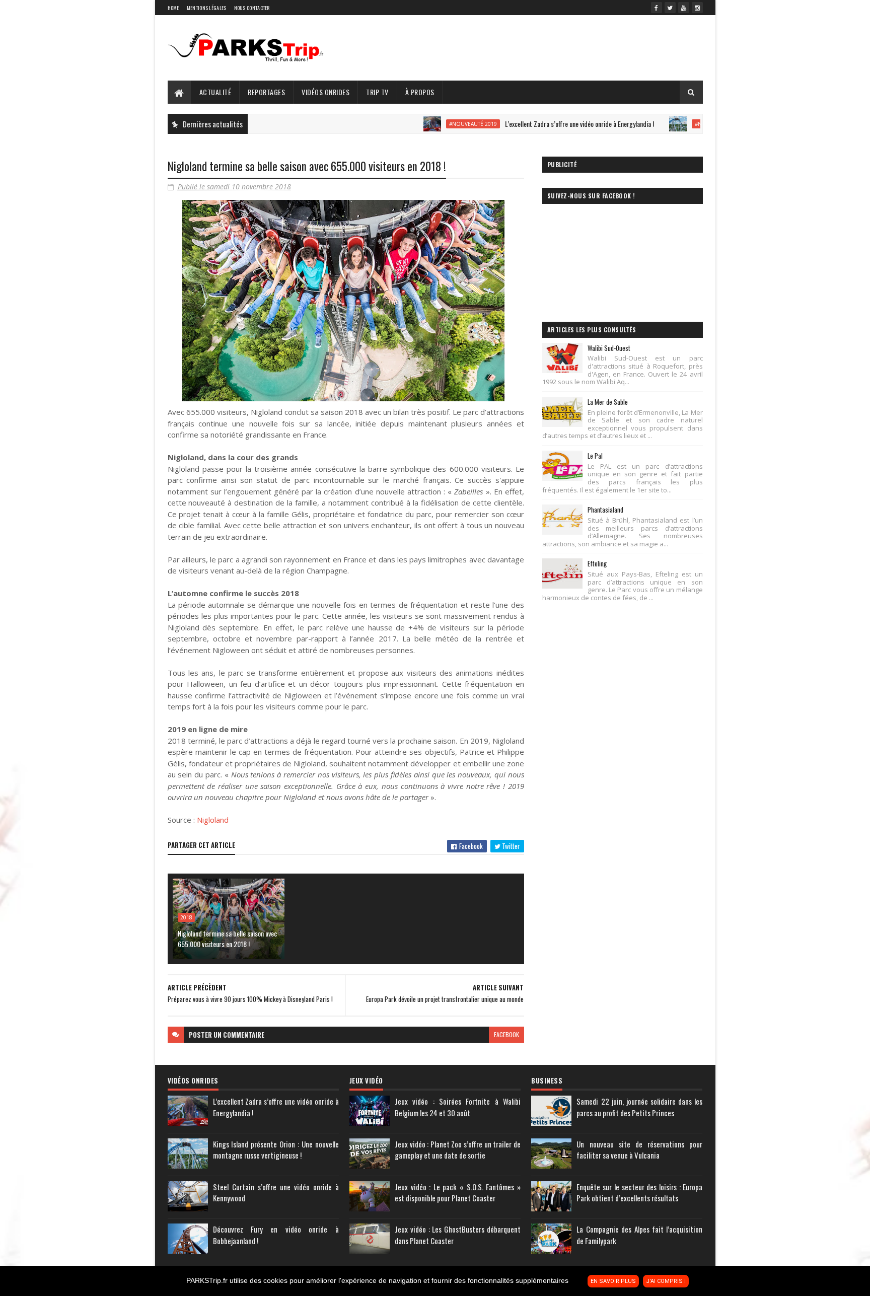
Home (173, 8)
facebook (506, 1034)
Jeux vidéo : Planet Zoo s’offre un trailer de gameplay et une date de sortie (458, 1149)
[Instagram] (697, 7)
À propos (419, 92)
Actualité (215, 92)
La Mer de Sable (608, 402)
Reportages (266, 92)
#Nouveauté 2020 (683, 123)
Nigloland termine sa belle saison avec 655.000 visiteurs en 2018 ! (227, 938)
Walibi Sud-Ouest (609, 348)
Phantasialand (605, 510)
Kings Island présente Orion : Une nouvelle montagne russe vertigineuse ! (276, 1149)
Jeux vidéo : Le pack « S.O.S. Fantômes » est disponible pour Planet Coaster (458, 1192)
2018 (186, 917)
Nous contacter (252, 8)
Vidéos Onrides (325, 92)
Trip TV (377, 92)
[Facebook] (656, 7)
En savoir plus (613, 1281)
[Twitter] (670, 7)
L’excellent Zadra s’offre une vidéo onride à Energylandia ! (543, 123)
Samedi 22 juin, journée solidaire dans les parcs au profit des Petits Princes (639, 1107)
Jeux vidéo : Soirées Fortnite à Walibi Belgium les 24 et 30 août (458, 1107)
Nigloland (213, 820)
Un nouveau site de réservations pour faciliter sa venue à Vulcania (639, 1149)
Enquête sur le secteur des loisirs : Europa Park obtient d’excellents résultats (639, 1192)
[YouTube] (683, 7)
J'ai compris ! (666, 1281)
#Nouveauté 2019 (437, 123)
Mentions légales (207, 8)
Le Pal (595, 456)
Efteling (597, 563)
